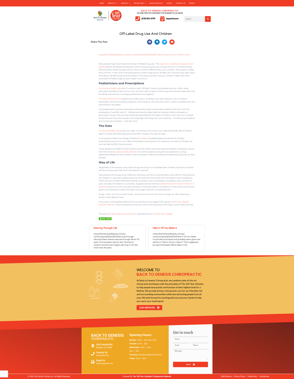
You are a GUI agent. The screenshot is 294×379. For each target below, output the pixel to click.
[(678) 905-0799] (137, 18)
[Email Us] (93, 361)
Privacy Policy (239, 376)
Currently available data (109, 131)
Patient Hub (138, 3)
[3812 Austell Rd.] (93, 346)
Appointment (172, 18)
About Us (111, 3)
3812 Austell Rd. (104, 344)
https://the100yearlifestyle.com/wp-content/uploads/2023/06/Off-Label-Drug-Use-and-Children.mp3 (144, 55)
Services (124, 3)
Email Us (100, 360)
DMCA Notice (226, 376)
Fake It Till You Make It (165, 228)
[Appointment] (162, 18)
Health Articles (156, 3)
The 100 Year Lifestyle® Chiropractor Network (152, 376)
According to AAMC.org (109, 88)
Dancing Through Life (105, 228)
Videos (169, 3)
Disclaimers (264, 376)
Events (192, 3)
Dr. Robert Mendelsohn (109, 99)
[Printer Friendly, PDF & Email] (105, 218)
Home (101, 3)
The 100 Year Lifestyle (162, 214)
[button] (149, 42)
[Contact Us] (93, 354)
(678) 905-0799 (148, 18)
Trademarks (252, 376)
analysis (143, 138)
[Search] (208, 19)
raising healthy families (126, 152)
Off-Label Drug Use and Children (122, 214)
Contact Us (180, 3)
